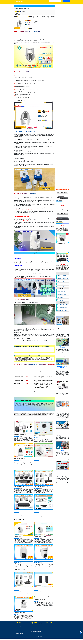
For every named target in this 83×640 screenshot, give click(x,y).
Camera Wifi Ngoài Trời (60, 297)
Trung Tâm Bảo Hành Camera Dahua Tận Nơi (62, 391)
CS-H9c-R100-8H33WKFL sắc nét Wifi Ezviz (40, 560)
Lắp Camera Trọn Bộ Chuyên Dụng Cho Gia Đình (23, 413)
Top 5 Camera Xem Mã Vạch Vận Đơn (62, 281)
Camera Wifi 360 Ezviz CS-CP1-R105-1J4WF (20, 458)
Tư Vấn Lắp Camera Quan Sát (62, 408)
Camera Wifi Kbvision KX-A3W (18, 536)
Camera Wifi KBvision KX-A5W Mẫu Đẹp (40, 536)
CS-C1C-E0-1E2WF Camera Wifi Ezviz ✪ (40, 435)
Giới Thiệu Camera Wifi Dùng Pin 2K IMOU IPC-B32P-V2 (38, 413)
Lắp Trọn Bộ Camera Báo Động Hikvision (62, 304)
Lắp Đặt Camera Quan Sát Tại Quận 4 (25, 414)
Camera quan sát (18, 626)
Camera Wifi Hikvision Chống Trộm (61, 294)
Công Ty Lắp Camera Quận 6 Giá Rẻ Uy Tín (62, 450)
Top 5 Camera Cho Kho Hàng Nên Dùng (62, 275)
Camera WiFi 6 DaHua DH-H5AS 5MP (39, 599)
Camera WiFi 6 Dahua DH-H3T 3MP (19, 612)
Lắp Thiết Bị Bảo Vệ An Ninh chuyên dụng (62, 307)
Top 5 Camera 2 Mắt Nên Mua (61, 284)
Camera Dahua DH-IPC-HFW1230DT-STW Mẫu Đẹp (21, 434)
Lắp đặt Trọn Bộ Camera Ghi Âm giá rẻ (62, 310)
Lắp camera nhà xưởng (19, 632)
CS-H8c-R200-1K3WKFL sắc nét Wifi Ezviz (20, 560)
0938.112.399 (66, 1)
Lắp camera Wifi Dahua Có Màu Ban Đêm (62, 299)
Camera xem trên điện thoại (19, 633)
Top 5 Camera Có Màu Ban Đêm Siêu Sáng (62, 278)
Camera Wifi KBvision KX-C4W (21, 8)
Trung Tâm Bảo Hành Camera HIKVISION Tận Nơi (62, 367)
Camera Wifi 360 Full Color (60, 300)
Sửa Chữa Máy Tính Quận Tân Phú (36, 414)
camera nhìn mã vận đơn (60, 283)
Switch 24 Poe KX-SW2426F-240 (61, 224)
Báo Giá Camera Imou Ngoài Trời (61, 286)
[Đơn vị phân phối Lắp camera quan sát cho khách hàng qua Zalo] (81, 632)
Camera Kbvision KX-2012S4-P (61, 243)
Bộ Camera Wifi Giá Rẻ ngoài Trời (46, 414)
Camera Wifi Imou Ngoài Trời (61, 291)
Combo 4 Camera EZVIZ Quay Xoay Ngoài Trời (41, 486)
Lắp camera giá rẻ (18, 627)
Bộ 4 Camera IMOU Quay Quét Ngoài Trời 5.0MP (21, 486)
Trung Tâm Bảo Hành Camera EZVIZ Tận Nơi (62, 347)
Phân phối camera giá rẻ (18, 1)
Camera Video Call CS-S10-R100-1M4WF (40, 588)
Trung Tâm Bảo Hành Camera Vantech (62, 326)
